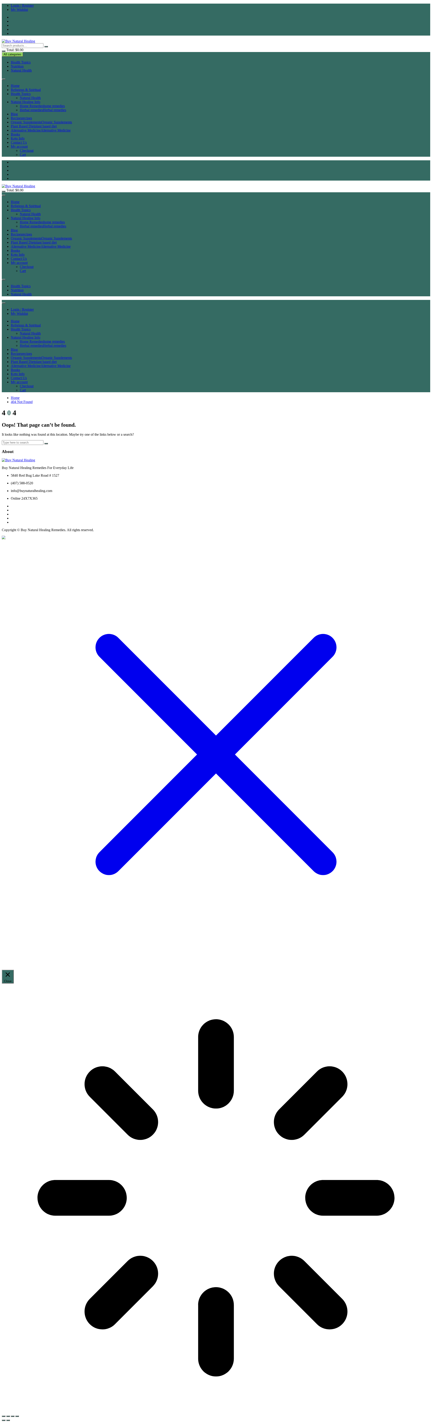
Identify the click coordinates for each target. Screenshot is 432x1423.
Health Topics (21, 62)
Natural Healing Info (25, 102)
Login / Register (22, 5)
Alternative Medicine (41, 130)
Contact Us (19, 142)
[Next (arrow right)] (8, 1420)
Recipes (21, 118)
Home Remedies (42, 106)
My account (19, 146)
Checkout (27, 150)
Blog (14, 114)
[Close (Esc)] (17, 1416)
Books (15, 134)
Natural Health (21, 70)
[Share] (12, 1416)
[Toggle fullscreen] (8, 1416)
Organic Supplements (41, 122)
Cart (23, 154)
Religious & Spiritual (26, 90)
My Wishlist (19, 9)
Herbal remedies (43, 110)
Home (15, 86)
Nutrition (17, 66)
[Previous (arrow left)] (3, 1420)
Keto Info (18, 138)
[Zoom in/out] (3, 1416)
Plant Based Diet (34, 126)
